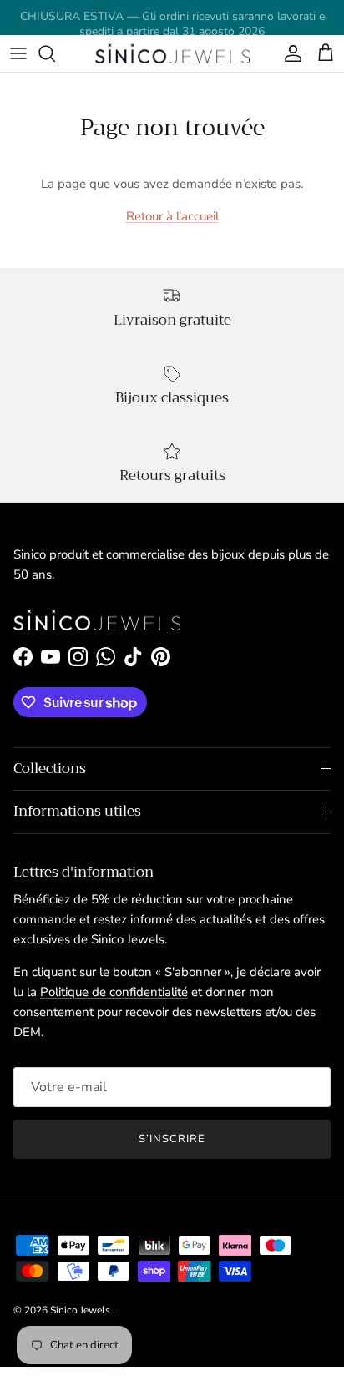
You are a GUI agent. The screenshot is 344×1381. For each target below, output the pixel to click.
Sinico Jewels (81, 1310)
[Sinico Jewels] (172, 53)
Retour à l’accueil (172, 216)
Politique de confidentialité (114, 992)
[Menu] (18, 53)
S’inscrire (172, 1138)
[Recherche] (55, 53)
